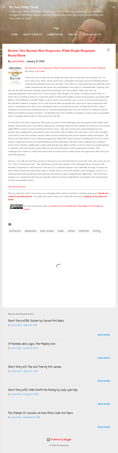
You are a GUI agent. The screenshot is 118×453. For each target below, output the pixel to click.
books (61, 231)
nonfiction (84, 231)
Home (15, 34)
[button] (108, 50)
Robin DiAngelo (98, 68)
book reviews (47, 231)
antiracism (15, 231)
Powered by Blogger (60, 439)
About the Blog (32, 34)
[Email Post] (10, 225)
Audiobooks (30, 231)
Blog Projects (92, 34)
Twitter (73, 34)
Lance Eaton (55, 34)
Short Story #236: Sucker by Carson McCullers (36, 321)
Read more (104, 335)
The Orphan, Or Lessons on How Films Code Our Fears (40, 413)
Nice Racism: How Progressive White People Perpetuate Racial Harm (56, 68)
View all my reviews (17, 186)
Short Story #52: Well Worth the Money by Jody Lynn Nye (42, 390)
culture (71, 231)
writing (96, 231)
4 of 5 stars (40, 71)
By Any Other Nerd (23, 6)
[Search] (114, 7)
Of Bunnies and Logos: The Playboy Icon (31, 344)
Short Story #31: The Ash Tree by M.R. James (34, 367)
